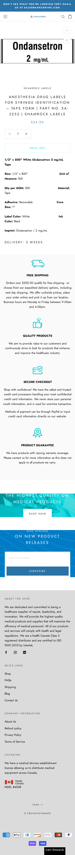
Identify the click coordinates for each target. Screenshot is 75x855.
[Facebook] (6, 652)
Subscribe (37, 571)
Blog (7, 693)
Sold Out (37, 148)
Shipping (10, 687)
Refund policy (13, 728)
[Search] (63, 16)
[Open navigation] (5, 16)
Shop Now (37, 513)
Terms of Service (15, 742)
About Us (10, 721)
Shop (8, 674)
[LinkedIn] (24, 652)
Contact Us (11, 700)
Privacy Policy (13, 735)
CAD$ (35, 804)
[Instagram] (15, 652)
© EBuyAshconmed (37, 813)
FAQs (8, 680)
